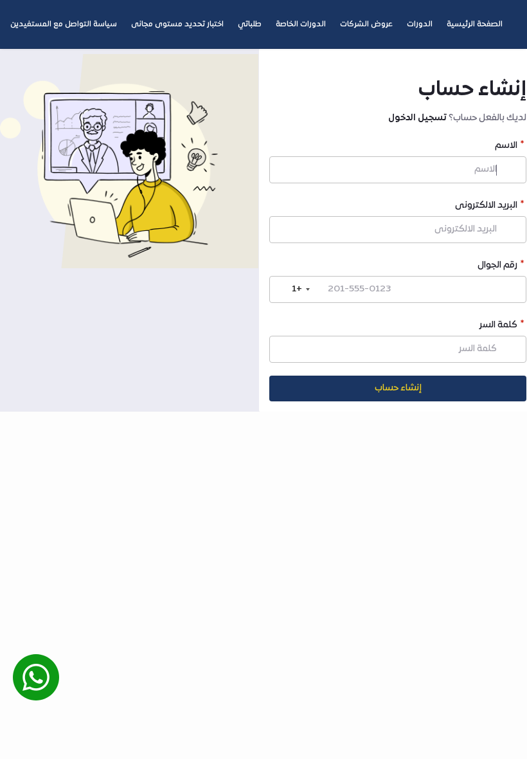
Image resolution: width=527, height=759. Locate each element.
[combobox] (292, 289)
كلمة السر (498, 326)
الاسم (506, 147)
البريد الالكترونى (486, 206)
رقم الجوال (497, 266)
